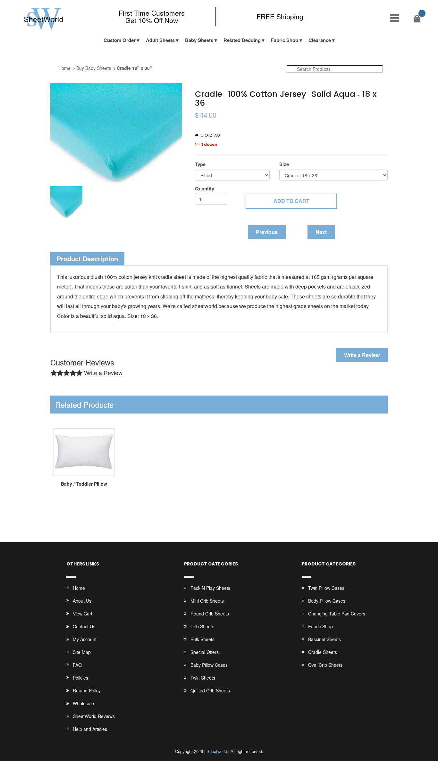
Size (284, 164)
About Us (82, 601)
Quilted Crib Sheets (210, 690)
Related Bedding (242, 40)
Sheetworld (216, 751)
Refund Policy (87, 690)
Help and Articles (90, 729)
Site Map (82, 652)
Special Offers (204, 652)
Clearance (319, 40)
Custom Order (120, 40)
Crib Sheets (202, 626)
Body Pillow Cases (326, 601)
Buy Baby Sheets (93, 68)
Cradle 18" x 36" (134, 68)
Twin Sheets (202, 677)
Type (200, 164)
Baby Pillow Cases (209, 665)
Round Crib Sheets (209, 613)
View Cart (82, 613)
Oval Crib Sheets (325, 665)
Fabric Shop (284, 40)
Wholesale (83, 703)
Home (64, 68)
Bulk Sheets (202, 639)
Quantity (204, 188)
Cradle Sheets (322, 652)
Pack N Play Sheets (210, 588)
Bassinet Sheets (324, 639)
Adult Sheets (160, 40)
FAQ (77, 665)
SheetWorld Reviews (94, 716)
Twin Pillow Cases (326, 588)
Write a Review (362, 355)
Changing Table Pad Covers (336, 613)
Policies (80, 677)
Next (321, 232)
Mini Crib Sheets (207, 601)
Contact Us (84, 626)
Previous (267, 232)
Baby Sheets (199, 40)
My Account (85, 639)
